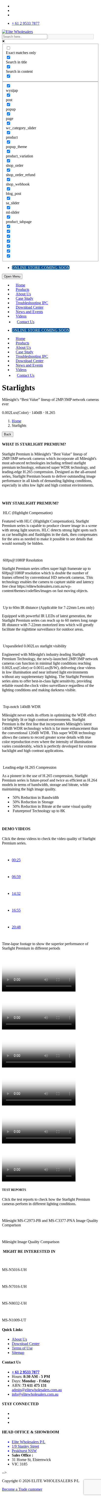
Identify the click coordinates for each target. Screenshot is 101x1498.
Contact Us (25, 322)
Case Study (24, 298)
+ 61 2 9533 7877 (25, 23)
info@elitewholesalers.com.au (35, 1394)
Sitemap (18, 1352)
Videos (21, 316)
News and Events (29, 312)
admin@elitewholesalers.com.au (37, 1390)
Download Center (29, 307)
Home (20, 285)
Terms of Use (22, 1348)
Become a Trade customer (22, 1489)
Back (7, 434)
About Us (23, 294)
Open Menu (12, 276)
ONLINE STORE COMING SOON (41, 267)
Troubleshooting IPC (32, 303)
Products (22, 289)
